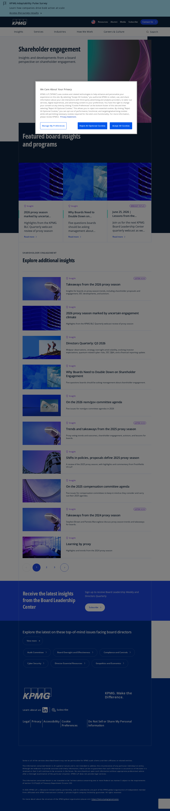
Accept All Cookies (121, 125)
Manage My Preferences (53, 125)
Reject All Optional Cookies (92, 125)
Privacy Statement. (68, 117)
